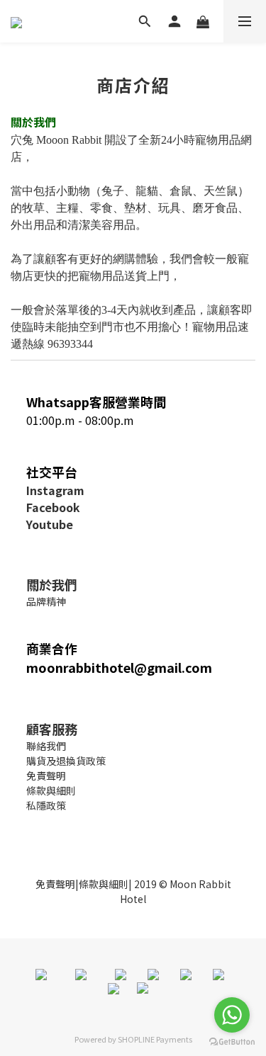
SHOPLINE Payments (155, 1039)
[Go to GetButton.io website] (232, 1042)
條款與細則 (103, 884)
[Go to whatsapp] (232, 1015)
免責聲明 (55, 884)
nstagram (57, 490)
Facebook (53, 507)
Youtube (49, 524)
